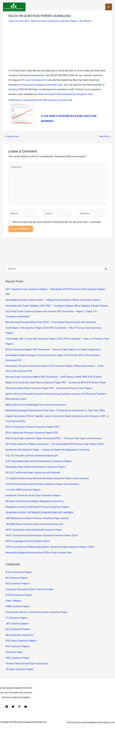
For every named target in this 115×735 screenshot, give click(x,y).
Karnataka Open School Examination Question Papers (36, 466)
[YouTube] (25, 706)
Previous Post (11, 136)
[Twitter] (13, 706)
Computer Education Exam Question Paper (30, 589)
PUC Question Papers (18, 646)
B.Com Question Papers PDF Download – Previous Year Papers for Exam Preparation (53, 349)
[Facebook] (6, 706)
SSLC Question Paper (17, 657)
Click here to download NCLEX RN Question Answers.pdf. (40, 100)
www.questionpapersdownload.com (41, 84)
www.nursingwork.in (36, 79)
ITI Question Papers (17, 617)
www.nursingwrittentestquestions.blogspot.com (65, 94)
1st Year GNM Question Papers (23, 489)
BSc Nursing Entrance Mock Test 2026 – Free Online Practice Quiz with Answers (51, 322)
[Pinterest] (19, 706)
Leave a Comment (18, 20)
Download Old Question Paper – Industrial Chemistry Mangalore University (48, 449)
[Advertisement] (57, 46)
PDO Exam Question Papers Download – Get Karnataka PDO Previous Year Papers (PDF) (55, 443)
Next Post (106, 136)
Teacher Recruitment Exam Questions (27, 663)
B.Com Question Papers (19, 572)
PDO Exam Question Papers (21, 640)
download (14, 89)
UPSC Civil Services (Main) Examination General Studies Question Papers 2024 (50, 546)
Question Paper (68, 20)
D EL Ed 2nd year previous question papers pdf (32, 455)
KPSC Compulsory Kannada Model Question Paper (34, 529)
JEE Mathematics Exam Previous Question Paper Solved (37, 518)
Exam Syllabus (14, 600)
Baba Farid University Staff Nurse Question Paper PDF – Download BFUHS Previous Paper (56, 382)
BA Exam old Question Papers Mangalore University (34, 501)
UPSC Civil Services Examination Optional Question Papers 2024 (42, 535)
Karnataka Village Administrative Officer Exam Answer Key (38, 552)
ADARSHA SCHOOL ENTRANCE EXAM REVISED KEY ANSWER (39, 512)
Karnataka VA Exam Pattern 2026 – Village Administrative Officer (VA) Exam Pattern (53, 299)
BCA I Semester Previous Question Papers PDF (32, 432)
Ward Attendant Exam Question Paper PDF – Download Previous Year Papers (49, 388)
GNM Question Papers (18, 606)
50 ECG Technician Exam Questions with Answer (33, 472)
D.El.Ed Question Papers (19, 594)
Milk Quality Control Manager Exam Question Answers (36, 404)
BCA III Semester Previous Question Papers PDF (33, 426)
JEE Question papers (17, 623)
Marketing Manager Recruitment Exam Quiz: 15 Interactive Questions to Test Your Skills (55, 410)
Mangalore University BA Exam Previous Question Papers (37, 506)
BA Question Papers (17, 577)
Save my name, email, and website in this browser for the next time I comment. (57, 221)
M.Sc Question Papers (18, 629)
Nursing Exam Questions (45, 20)
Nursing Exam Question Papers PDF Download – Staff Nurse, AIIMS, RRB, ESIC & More (54, 376)
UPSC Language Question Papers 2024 (27, 541)
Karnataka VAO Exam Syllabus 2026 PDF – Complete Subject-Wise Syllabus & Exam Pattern (57, 305)
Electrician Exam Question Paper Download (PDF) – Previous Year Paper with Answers (54, 438)
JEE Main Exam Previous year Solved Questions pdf (34, 524)
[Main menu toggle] (108, 7)
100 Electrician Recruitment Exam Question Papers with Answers (43, 483)
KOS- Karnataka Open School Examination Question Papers (39, 461)
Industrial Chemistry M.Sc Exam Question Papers (33, 495)
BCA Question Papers (18, 583)
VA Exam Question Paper (19, 669)
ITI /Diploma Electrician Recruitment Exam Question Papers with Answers (47, 478)
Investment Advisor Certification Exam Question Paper (36, 612)
